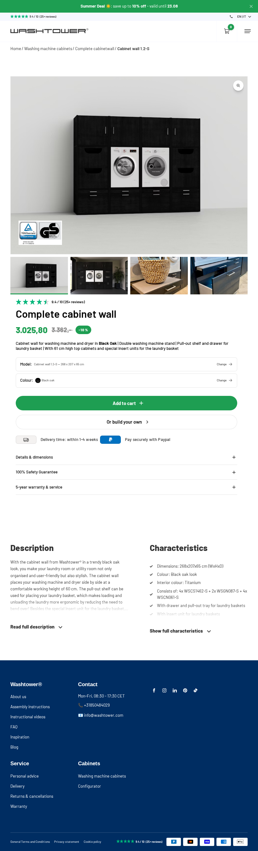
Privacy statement (66, 841)
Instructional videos (27, 716)
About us (18, 696)
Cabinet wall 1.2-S (133, 48)
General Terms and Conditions (30, 841)
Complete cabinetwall (94, 48)
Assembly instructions (30, 706)
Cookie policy (92, 841)
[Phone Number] (231, 17)
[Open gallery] (238, 85)
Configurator (89, 786)
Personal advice (24, 776)
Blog (14, 747)
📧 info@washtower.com (100, 715)
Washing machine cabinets (48, 48)
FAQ (14, 726)
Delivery (17, 786)
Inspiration (19, 736)
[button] (126, 364)
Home (15, 48)
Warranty (18, 806)
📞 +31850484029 (94, 705)
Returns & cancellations (31, 796)
